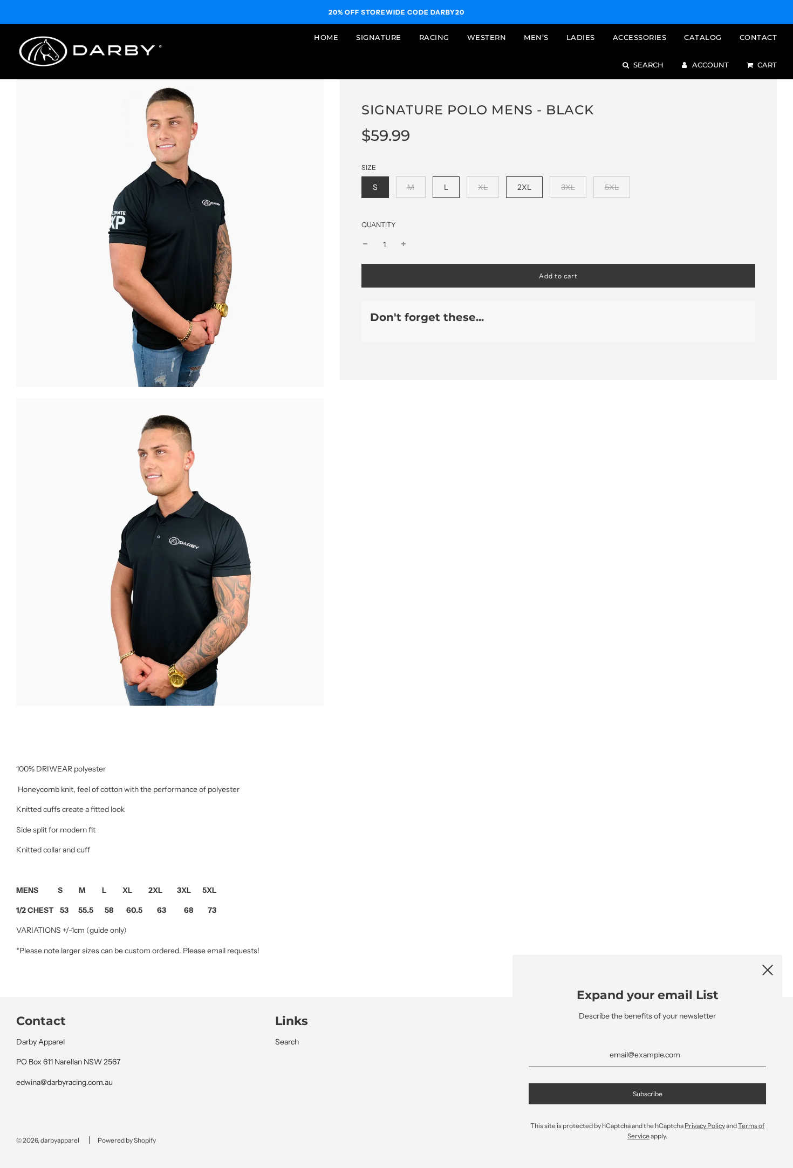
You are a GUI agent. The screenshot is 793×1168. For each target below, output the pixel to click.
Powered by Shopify (127, 1140)
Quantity (378, 225)
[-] (365, 244)
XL (483, 187)
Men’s (536, 37)
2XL (524, 187)
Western (487, 37)
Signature (378, 37)
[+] (403, 244)
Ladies (580, 37)
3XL (568, 187)
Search (287, 1042)
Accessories (640, 37)
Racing (434, 37)
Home (326, 37)
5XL (612, 187)
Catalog (703, 37)
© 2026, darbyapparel (47, 1140)
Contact (758, 37)
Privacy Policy (705, 1126)
